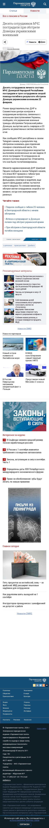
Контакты (6, 720)
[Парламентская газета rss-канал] (34, 685)
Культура (27, 696)
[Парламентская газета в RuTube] (46, 685)
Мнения (6, 708)
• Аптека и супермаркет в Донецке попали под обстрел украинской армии (24, 221)
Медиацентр (7, 711)
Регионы (27, 708)
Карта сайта (41, 729)
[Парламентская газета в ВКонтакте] (37, 685)
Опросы (27, 702)
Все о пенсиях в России (15, 16)
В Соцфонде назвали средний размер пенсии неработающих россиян (23, 441)
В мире (26, 693)
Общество (6, 693)
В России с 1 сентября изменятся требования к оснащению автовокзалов (22, 451)
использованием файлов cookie (24, 820)
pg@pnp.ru (7, 780)
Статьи (13, 10)
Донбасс (31, 246)
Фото (5, 705)
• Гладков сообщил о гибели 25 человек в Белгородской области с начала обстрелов (25, 210)
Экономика (28, 690)
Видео (5, 702)
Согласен (24, 824)
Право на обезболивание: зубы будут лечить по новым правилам (22, 480)
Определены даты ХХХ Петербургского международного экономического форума (23, 470)
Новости (34, 10)
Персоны (27, 705)
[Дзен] (41, 42)
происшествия (20, 246)
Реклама (16, 720)
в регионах (8, 246)
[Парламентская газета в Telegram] (40, 685)
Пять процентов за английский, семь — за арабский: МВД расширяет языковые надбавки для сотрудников (23, 585)
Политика (6, 690)
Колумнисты (7, 714)
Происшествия (8, 696)
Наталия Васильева (13, 49)
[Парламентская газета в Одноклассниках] (43, 685)
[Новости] (31, 42)
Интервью (27, 711)
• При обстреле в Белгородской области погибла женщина (25, 229)
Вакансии (27, 720)
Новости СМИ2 (24, 328)
